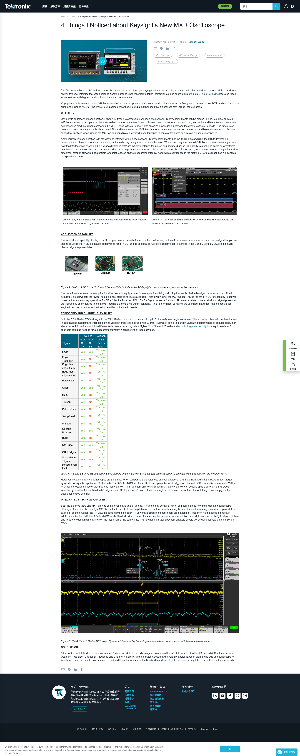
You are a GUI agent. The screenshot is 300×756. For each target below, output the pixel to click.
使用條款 (136, 729)
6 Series (210, 94)
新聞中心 (129, 698)
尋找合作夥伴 (188, 691)
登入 (285, 7)
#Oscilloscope (163, 55)
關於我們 (129, 691)
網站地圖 (112, 729)
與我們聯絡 (155, 695)
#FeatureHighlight (166, 61)
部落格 (153, 709)
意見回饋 (192, 729)
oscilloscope (158, 119)
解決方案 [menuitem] (55, 6)
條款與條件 (151, 729)
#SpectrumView (214, 55)
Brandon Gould (196, 41)
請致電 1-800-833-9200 (172, 729)
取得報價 (225, 6)
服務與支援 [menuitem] (69, 6)
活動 (127, 702)
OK (229, 748)
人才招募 (129, 695)
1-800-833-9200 (158, 691)
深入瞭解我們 (80, 708)
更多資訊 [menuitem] (84, 6)
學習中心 (154, 702)
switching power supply (193, 326)
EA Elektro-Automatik (131, 707)
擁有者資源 (155, 706)
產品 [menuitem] (44, 6)
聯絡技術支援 (157, 698)
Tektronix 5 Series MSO (79, 90)
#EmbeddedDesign (188, 55)
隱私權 (124, 729)
